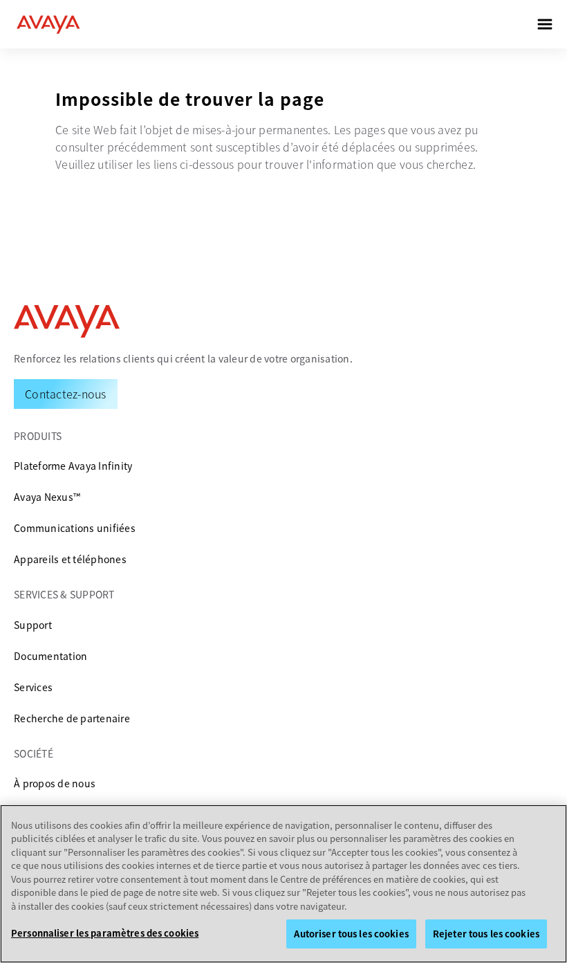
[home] (48, 24)
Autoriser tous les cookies (351, 933)
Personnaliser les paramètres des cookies (104, 932)
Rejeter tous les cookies (486, 933)
